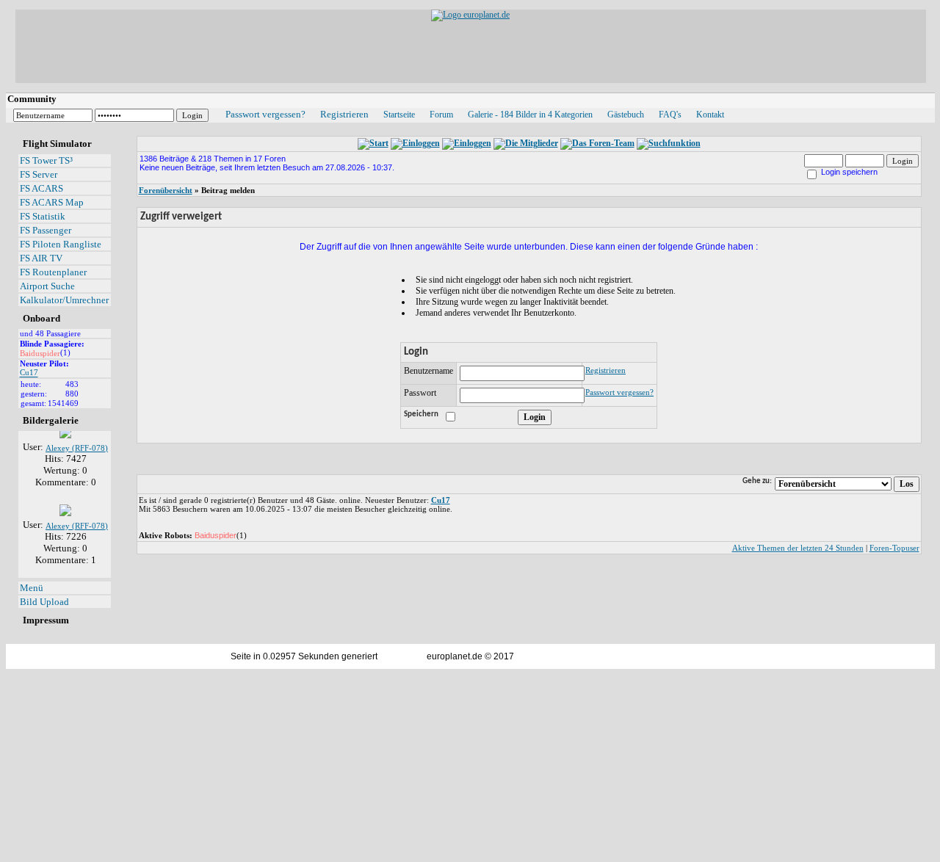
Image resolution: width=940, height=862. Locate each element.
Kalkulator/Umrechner (64, 299)
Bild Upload (44, 601)
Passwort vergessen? (265, 114)
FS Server (38, 174)
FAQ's (670, 114)
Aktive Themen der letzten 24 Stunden (798, 547)
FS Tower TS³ (46, 160)
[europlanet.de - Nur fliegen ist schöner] (470, 15)
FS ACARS (41, 188)
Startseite (399, 114)
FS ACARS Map (52, 202)
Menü (31, 587)
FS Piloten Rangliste (60, 244)
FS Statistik (42, 216)
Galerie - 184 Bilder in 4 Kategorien (530, 114)
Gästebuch (625, 114)
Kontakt (710, 114)
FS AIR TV (41, 258)
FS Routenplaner (53, 272)
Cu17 (29, 373)
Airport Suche (47, 285)
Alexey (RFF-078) (77, 445)
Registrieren (344, 114)
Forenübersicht (165, 190)
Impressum (46, 620)
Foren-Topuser (894, 547)
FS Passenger (45, 230)
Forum (441, 114)
